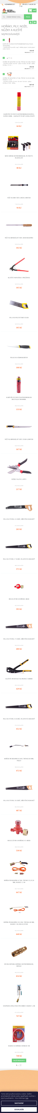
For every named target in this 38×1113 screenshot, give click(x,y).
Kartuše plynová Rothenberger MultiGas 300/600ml (18, 45)
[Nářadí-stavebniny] (8, 10)
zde (27, 1098)
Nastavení (19, 1103)
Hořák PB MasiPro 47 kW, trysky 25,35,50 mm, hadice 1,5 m (19, 79)
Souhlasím (19, 1109)
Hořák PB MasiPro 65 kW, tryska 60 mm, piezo (19, 62)
